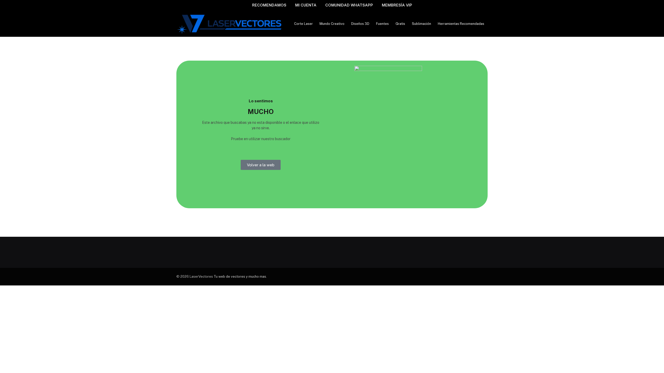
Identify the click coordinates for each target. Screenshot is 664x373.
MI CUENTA (305, 5)
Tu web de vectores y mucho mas (240, 276)
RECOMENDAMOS (269, 5)
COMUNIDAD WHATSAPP (349, 5)
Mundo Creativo (332, 24)
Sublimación (421, 24)
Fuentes (382, 24)
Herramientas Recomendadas (461, 24)
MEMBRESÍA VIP (397, 5)
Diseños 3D (360, 24)
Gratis (400, 24)
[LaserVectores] (229, 23)
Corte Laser (303, 24)
